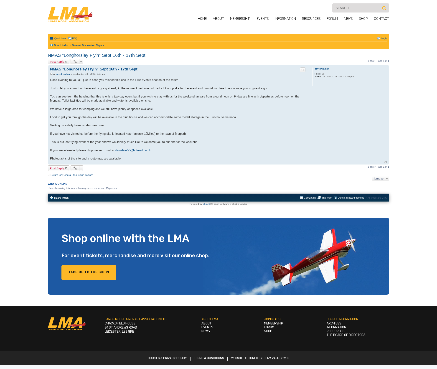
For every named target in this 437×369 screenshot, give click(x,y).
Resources (311, 19)
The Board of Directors (346, 335)
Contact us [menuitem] (310, 197)
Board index (61, 197)
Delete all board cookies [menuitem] (351, 197)
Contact (381, 19)
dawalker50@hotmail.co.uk (133, 150)
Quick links (60, 38)
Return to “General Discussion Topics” (72, 175)
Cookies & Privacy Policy (167, 358)
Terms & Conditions (209, 358)
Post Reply (57, 62)
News (348, 19)
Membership (240, 19)
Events (263, 19)
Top (385, 162)
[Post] (51, 74)
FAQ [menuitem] (74, 38)
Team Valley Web (276, 358)
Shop (363, 19)
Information (285, 19)
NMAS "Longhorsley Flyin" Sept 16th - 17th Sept (96, 55)
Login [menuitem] (384, 38)
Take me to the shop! (88, 272)
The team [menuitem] (327, 197)
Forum (332, 19)
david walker (322, 68)
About (218, 19)
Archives (334, 323)
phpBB (206, 204)
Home (202, 19)
